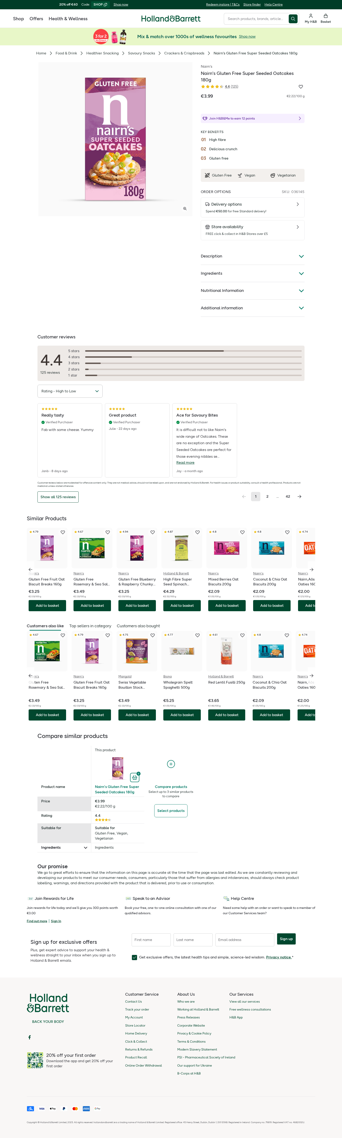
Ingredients (211, 273)
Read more (185, 462)
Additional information (222, 307)
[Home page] (171, 18)
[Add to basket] (135, 777)
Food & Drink (66, 53)
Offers (36, 18)
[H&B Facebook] (29, 1037)
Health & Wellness (68, 18)
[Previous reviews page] (244, 496)
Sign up (286, 939)
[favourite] (62, 532)
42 (288, 496)
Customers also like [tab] (45, 625)
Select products (170, 810)
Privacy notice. (279, 957)
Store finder (252, 5)
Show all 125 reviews (58, 497)
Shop (18, 18)
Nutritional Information (222, 290)
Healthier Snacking (102, 53)
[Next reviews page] (299, 496)
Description (211, 256)
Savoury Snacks (141, 53)
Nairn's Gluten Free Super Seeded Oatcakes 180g (117, 789)
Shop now (121, 5)
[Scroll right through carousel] (311, 569)
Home (41, 53)
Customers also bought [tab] (138, 625)
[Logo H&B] (171, 20)
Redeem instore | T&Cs (223, 5)
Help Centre (274, 5)
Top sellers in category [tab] (90, 625)
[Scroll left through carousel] (30, 569)
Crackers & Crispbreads (184, 53)
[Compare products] (171, 764)
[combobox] (256, 19)
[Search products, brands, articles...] (294, 19)
